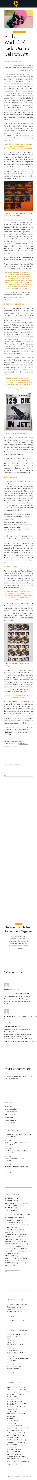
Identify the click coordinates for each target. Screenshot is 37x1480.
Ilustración (22, 1225)
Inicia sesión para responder (20, 993)
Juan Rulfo (11, 1227)
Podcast (19, 1246)
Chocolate (10, 1200)
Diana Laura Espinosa (14, 61)
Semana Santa (12, 1258)
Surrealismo (11, 1263)
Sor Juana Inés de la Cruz (17, 1260)
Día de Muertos (12, 1212)
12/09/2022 (8, 1140)
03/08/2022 (8, 1164)
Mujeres (10, 1114)
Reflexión (10, 1251)
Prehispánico (20, 1248)
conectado (24, 1076)
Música (19, 1239)
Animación (10, 1198)
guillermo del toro (14, 1222)
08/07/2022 (8, 1172)
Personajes (21, 32)
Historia (10, 1123)
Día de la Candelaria (15, 1205)
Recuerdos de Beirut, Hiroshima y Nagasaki (18, 929)
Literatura (11, 1112)
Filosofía (10, 1220)
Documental (21, 1203)
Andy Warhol (23, 743)
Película (23, 1244)
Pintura (9, 1246)
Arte (14, 32)
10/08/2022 (8, 1156)
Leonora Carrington (15, 1229)
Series (24, 1258)
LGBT (8, 1232)
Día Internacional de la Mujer (17, 1215)
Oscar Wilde (11, 1244)
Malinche (22, 1234)
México (9, 1239)
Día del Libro (11, 1208)
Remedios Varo (24, 1251)
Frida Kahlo (22, 1220)
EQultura (10, 1304)
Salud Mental (12, 1253)
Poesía (9, 1248)
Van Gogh (10, 1265)
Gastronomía (12, 1109)
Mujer (9, 1237)
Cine (20, 1200)
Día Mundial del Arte (15, 1218)
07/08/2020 (8, 32)
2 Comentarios (9, 743)
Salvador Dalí (12, 1256)
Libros (16, 1232)
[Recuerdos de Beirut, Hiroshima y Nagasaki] (18, 846)
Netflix (22, 1241)
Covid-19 (10, 1203)
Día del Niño (11, 1210)
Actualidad (18, 923)
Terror (23, 1263)
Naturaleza (11, 1241)
